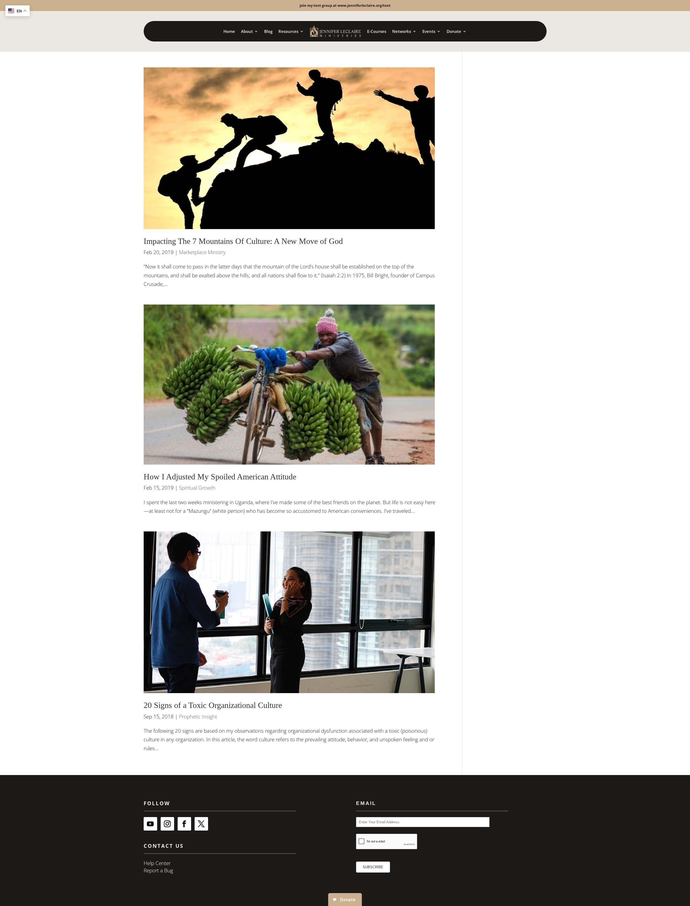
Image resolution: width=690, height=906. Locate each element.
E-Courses (376, 31)
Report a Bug (158, 870)
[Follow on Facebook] (184, 824)
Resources (288, 31)
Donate (454, 31)
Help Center (157, 863)
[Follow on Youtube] (150, 824)
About (247, 31)
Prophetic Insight (198, 716)
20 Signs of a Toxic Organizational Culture (213, 705)
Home (229, 31)
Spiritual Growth (197, 487)
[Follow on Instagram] (167, 824)
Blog (268, 31)
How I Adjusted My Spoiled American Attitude (220, 476)
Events (428, 31)
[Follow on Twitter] (201, 824)
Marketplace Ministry (202, 252)
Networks (401, 31)
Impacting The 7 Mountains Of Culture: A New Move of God (243, 241)
